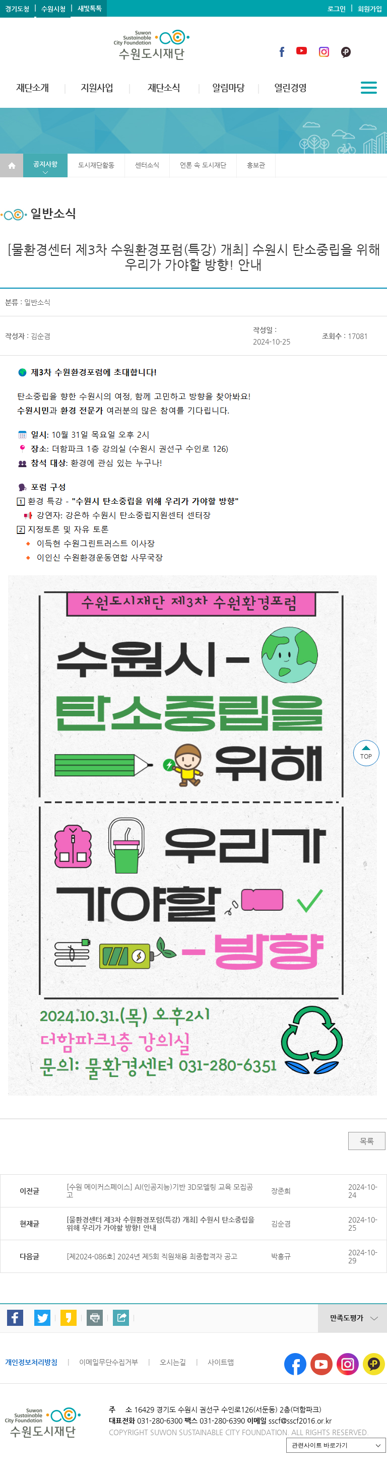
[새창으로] (295, 1357)
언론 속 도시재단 (203, 165)
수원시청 (53, 9)
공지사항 (45, 164)
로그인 (337, 9)
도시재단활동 (96, 165)
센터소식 (147, 165)
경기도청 (17, 9)
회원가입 (370, 9)
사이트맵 (221, 1362)
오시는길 (173, 1362)
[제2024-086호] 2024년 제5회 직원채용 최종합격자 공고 (152, 1256)
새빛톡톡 (90, 8)
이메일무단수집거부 (108, 1362)
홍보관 (256, 165)
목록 (367, 1141)
